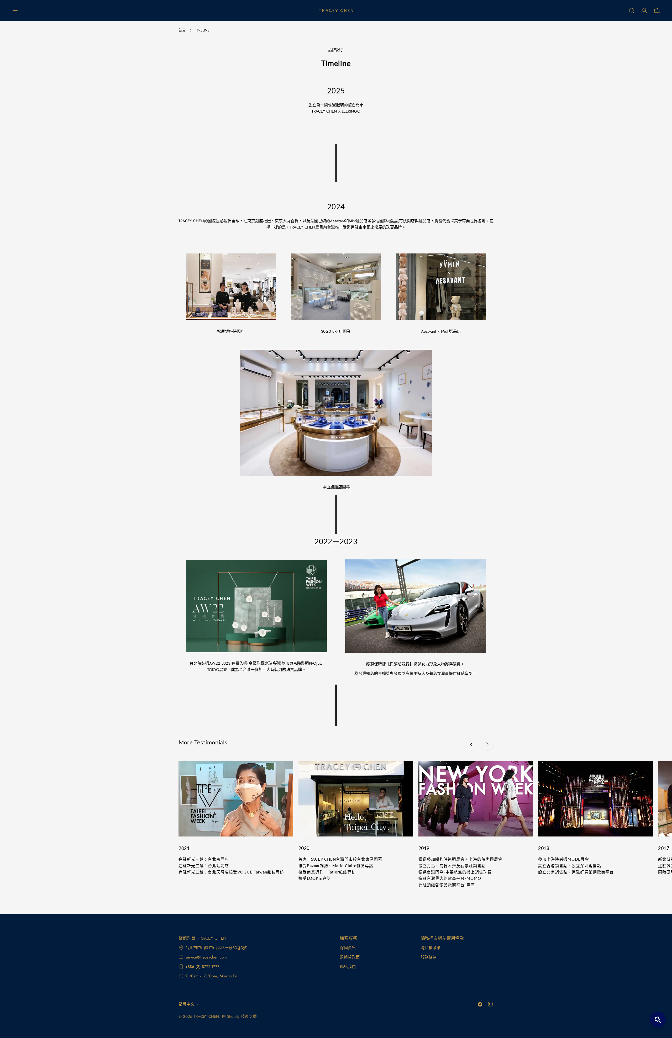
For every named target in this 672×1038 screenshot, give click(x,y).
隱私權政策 (430, 948)
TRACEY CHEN (206, 1016)
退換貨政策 (350, 957)
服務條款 (429, 957)
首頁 (182, 30)
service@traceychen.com (206, 957)
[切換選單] (15, 10)
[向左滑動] (471, 744)
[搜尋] (631, 10)
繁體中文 (186, 1004)
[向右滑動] (487, 744)
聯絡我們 (348, 967)
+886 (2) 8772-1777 (202, 967)
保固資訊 (348, 948)
